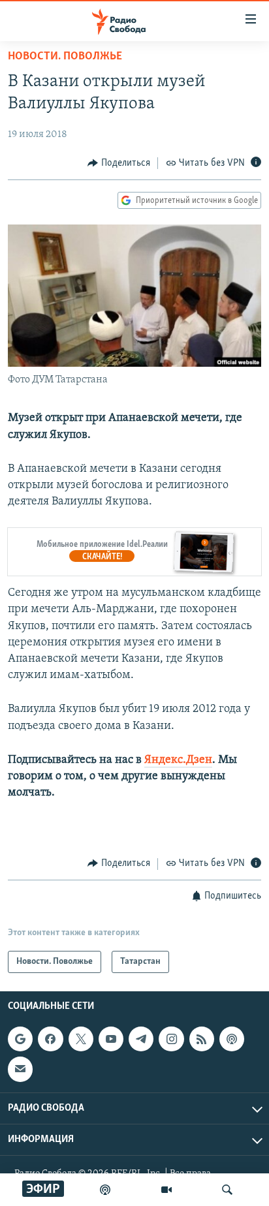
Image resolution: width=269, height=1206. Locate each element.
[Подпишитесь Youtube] (111, 1039)
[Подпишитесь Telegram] (141, 1039)
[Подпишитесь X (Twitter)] (81, 1039)
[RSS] (201, 1039)
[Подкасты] (231, 1039)
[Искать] (227, 1189)
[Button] (118, 163)
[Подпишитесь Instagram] (171, 1039)
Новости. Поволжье (65, 57)
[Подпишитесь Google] (20, 1039)
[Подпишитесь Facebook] (50, 1039)
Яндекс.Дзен (178, 760)
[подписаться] (20, 1069)
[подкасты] (105, 1189)
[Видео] (166, 1189)
